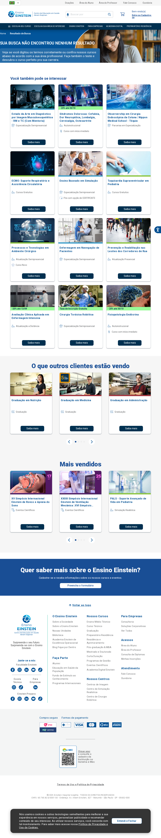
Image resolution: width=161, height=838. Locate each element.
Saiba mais (34, 142)
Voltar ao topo (81, 605)
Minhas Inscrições (131, 659)
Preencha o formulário (80, 585)
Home (3, 33)
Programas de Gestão (99, 661)
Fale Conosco (129, 3)
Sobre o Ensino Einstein (65, 626)
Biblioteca (58, 635)
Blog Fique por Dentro (64, 647)
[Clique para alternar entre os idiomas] (14, 2)
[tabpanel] (31, 403)
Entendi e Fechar (126, 820)
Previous (69, 442)
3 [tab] (81, 442)
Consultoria (127, 622)
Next (92, 442)
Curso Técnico (94, 626)
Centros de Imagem (97, 684)
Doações (69, 3)
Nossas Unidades (62, 630)
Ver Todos (126, 630)
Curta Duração (95, 656)
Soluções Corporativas (133, 626)
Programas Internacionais (67, 683)
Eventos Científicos (97, 665)
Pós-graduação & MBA (99, 647)
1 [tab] (75, 442)
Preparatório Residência (100, 635)
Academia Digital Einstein (101, 669)
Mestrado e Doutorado (99, 652)
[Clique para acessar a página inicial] (33, 18)
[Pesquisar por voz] (68, 14)
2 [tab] (78, 442)
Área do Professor (108, 3)
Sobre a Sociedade (63, 622)
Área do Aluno (86, 3)
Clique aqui (84, 751)
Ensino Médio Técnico (98, 622)
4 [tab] (84, 442)
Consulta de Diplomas (133, 654)
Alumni (56, 663)
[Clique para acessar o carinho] (122, 14)
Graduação (93, 630)
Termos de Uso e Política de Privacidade (80, 784)
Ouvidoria (147, 3)
